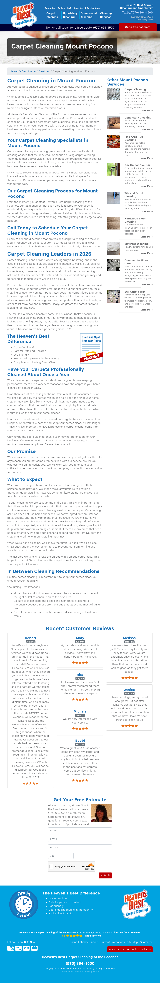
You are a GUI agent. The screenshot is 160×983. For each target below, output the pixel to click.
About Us (78, 8)
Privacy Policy (92, 971)
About (94, 942)
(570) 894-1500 (142, 12)
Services (44, 71)
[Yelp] (34, 942)
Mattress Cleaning (137, 243)
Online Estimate (79, 942)
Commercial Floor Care (136, 262)
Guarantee (50, 8)
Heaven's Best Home (23, 71)
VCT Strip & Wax (135, 291)
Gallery (61, 8)
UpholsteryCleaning (70, 15)
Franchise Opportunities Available (130, 949)
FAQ (69, 8)
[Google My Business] (28, 942)
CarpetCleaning (52, 15)
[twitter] (31, 942)
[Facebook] (25, 942)
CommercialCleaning (89, 15)
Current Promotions (112, 942)
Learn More (146, 110)
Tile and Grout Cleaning (134, 195)
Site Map (132, 942)
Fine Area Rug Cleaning (134, 138)
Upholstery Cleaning (138, 117)
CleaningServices (106, 15)
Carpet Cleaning (135, 89)
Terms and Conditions (72, 971)
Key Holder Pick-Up (137, 165)
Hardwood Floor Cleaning (135, 220)
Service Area (93, 8)
